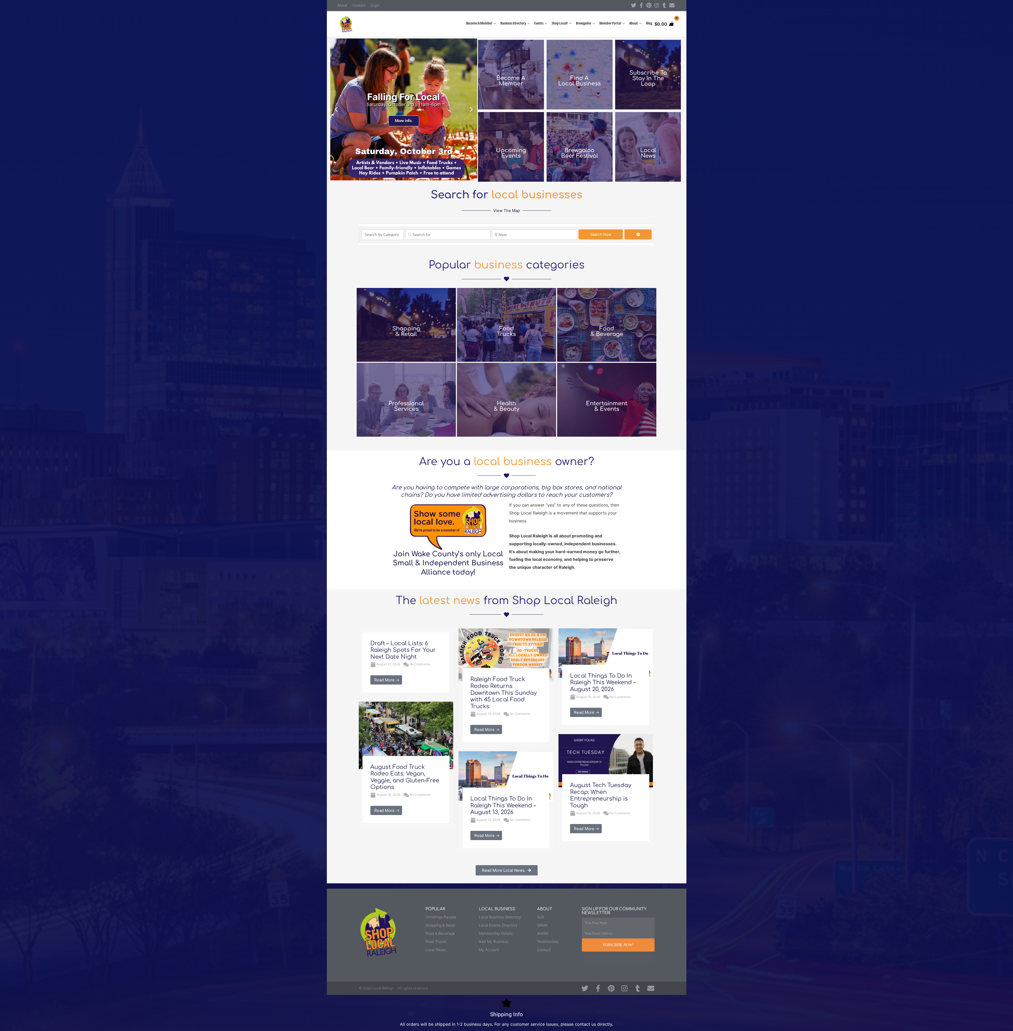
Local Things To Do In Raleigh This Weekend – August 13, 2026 (503, 805)
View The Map (506, 210)
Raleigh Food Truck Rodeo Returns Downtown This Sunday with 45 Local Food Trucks (503, 692)
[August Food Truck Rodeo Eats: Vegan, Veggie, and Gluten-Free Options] (406, 735)
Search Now (606, 234)
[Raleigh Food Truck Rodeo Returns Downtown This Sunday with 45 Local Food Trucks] (505, 654)
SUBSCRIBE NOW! (618, 945)
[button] (336, 109)
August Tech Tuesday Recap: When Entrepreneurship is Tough (600, 795)
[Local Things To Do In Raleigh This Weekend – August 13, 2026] (505, 775)
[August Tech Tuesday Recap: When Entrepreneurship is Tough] (605, 760)
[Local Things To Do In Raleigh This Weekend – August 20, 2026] (605, 652)
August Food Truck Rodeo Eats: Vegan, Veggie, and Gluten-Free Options (404, 777)
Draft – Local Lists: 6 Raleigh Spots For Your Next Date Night (403, 650)
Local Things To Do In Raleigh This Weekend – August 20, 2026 (602, 682)
